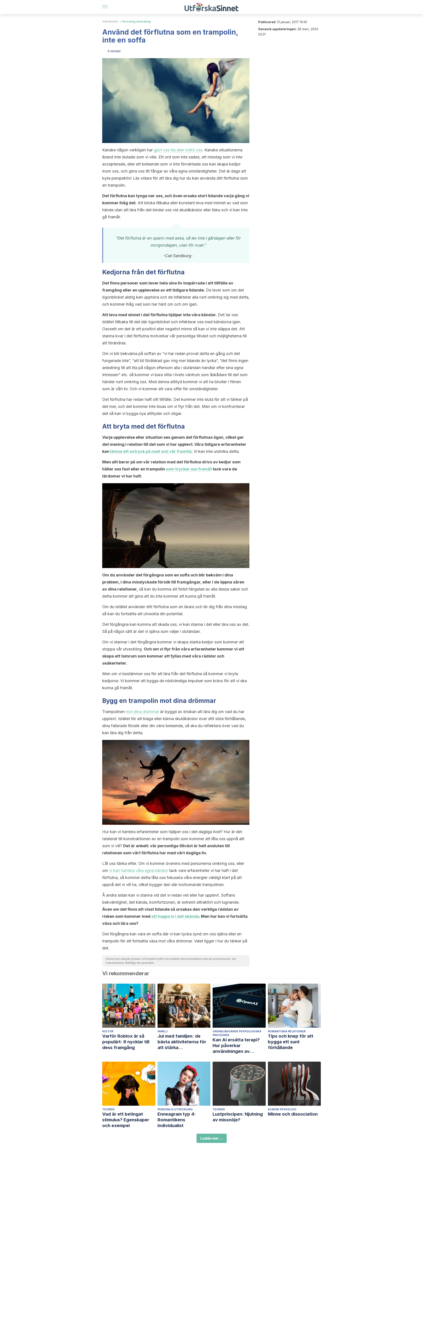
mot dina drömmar (142, 711)
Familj (163, 1031)
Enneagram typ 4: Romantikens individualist (177, 1119)
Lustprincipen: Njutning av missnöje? (238, 1116)
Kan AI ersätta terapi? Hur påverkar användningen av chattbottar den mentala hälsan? (239, 1045)
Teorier (108, 1109)
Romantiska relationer (287, 1031)
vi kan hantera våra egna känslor (138, 870)
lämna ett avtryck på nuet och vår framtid (150, 451)
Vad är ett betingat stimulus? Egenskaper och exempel (125, 1119)
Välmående (110, 21)
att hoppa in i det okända (175, 916)
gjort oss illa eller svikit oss (178, 150)
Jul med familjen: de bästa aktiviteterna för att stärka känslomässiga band (182, 1041)
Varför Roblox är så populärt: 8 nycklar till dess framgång (125, 1041)
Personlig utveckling (136, 21)
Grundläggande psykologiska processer (237, 1033)
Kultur (107, 1031)
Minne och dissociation (293, 1114)
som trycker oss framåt (189, 469)
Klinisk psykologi (282, 1109)
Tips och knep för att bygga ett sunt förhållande (290, 1041)
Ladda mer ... (211, 1138)
